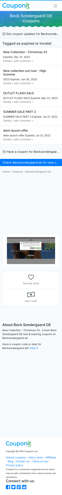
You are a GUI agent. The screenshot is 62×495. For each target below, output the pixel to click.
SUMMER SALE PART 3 (30, 116)
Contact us (22, 461)
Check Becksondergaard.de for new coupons (32, 162)
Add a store (35, 457)
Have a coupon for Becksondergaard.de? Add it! (34, 151)
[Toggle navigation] (55, 6)
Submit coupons (16, 457)
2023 (24, 77)
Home (6, 171)
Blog (10, 461)
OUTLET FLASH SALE (30, 97)
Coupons (17, 171)
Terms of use (40, 461)
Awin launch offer (26, 135)
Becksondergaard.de (38, 171)
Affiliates (50, 457)
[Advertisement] (31, 204)
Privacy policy (14, 465)
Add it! (34, 348)
